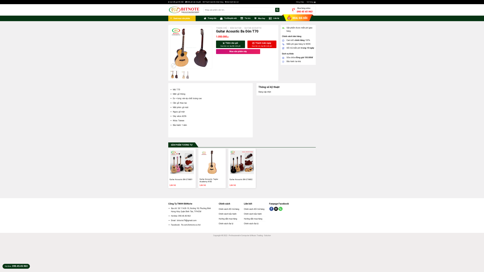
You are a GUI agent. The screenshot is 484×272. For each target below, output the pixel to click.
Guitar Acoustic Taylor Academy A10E (209, 180)
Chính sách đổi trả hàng (229, 209)
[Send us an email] (276, 209)
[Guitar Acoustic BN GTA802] (242, 162)
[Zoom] (173, 65)
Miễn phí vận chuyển (194, 2)
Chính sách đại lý (226, 223)
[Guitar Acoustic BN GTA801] (182, 162)
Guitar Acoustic (253, 28)
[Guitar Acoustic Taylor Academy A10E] (212, 162)
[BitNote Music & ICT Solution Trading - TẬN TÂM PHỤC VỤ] (184, 10)
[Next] (208, 48)
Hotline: (16, 266)
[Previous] (174, 48)
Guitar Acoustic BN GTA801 (181, 179)
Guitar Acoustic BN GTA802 (241, 179)
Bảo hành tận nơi (232, 2)
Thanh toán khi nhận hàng (214, 2)
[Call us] (280, 209)
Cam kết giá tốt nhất (176, 2)
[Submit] (277, 10)
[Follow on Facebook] (271, 209)
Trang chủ (221, 28)
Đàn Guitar (235, 28)
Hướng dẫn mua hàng (228, 219)
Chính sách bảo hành (227, 214)
